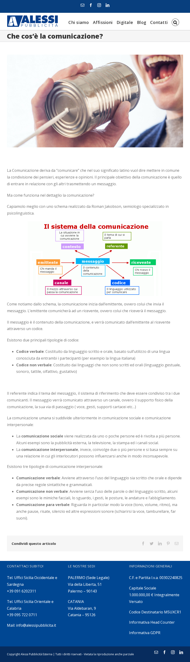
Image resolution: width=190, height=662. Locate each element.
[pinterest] (168, 543)
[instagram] (99, 5)
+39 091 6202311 (21, 591)
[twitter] (151, 543)
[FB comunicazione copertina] (95, 101)
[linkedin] (107, 5)
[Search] (175, 21)
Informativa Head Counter (152, 622)
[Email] (82, 5)
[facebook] (91, 5)
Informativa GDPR (144, 632)
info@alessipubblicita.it (36, 625)
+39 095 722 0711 (22, 614)
